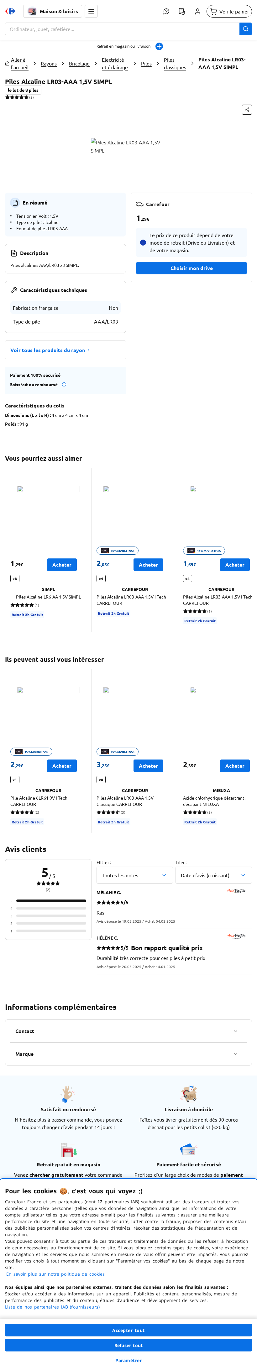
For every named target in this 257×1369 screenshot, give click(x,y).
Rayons (49, 63)
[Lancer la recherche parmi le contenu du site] (246, 29)
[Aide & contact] (166, 11)
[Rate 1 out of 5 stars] (7, 97)
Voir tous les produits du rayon (47, 350)
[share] (247, 110)
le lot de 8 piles (23, 90)
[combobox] (128, 29)
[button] (91, 11)
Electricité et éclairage (115, 63)
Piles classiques (175, 63)
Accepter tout (128, 1330)
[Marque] (235, 1054)
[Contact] (235, 1031)
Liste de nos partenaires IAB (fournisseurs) (52, 1307)
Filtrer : (104, 862)
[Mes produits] (181, 11)
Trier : (181, 862)
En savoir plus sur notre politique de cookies (55, 1274)
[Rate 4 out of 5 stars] (21, 97)
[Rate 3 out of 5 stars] (16, 97)
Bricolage (79, 63)
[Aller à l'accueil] (10, 11)
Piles (146, 63)
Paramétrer (128, 1360)
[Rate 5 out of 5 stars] (26, 97)
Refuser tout (128, 1345)
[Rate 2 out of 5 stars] (12, 97)
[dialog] (128, 1274)
